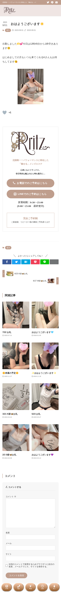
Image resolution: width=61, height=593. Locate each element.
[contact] (56, 2)
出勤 (42, 588)
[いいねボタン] (4, 112)
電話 (18, 588)
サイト (9, 554)
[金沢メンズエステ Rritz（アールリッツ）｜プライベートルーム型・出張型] (9, 10)
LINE (6, 588)
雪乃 (8, 30)
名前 (8, 533)
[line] (52, 2)
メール (9, 543)
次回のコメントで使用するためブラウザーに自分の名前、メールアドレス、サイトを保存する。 (31, 565)
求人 (54, 588)
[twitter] (48, 2)
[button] (6, 261)
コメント (11, 496)
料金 (30, 588)
